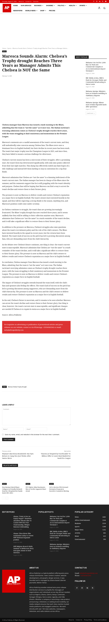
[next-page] (7, 498)
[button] (104, 8)
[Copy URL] (41, 81)
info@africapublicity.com (14, 330)
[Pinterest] (26, 81)
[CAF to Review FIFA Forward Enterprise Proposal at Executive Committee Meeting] (60, 477)
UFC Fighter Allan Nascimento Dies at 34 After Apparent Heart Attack (36, 489)
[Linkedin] (100, 1)
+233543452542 (48, 327)
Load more (90, 113)
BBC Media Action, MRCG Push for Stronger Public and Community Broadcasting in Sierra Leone (96, 81)
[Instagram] (97, 1)
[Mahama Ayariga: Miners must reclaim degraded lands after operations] (79, 104)
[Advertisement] (54, 29)
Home (4, 48)
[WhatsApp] (31, 81)
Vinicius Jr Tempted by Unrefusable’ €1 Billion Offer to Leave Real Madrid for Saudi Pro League (56, 456)
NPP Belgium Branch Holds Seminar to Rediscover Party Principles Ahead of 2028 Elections (23, 549)
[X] (102, 1)
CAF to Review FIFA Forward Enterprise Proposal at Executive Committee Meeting (59, 489)
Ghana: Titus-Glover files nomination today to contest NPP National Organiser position (23, 536)
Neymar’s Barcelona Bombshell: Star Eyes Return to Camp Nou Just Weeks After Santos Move (18, 456)
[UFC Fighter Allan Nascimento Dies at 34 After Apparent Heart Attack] (36, 477)
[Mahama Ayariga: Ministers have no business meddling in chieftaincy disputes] (79, 93)
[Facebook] (94, 1)
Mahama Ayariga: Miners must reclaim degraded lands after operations (96, 104)
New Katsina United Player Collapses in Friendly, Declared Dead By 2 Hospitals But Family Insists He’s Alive (12, 490)
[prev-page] (3, 498)
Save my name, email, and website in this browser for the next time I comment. (32, 434)
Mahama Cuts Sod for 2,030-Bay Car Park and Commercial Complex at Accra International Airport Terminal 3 (96, 67)
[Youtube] (105, 1)
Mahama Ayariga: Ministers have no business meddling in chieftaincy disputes (96, 93)
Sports (9, 48)
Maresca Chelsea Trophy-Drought (17, 387)
